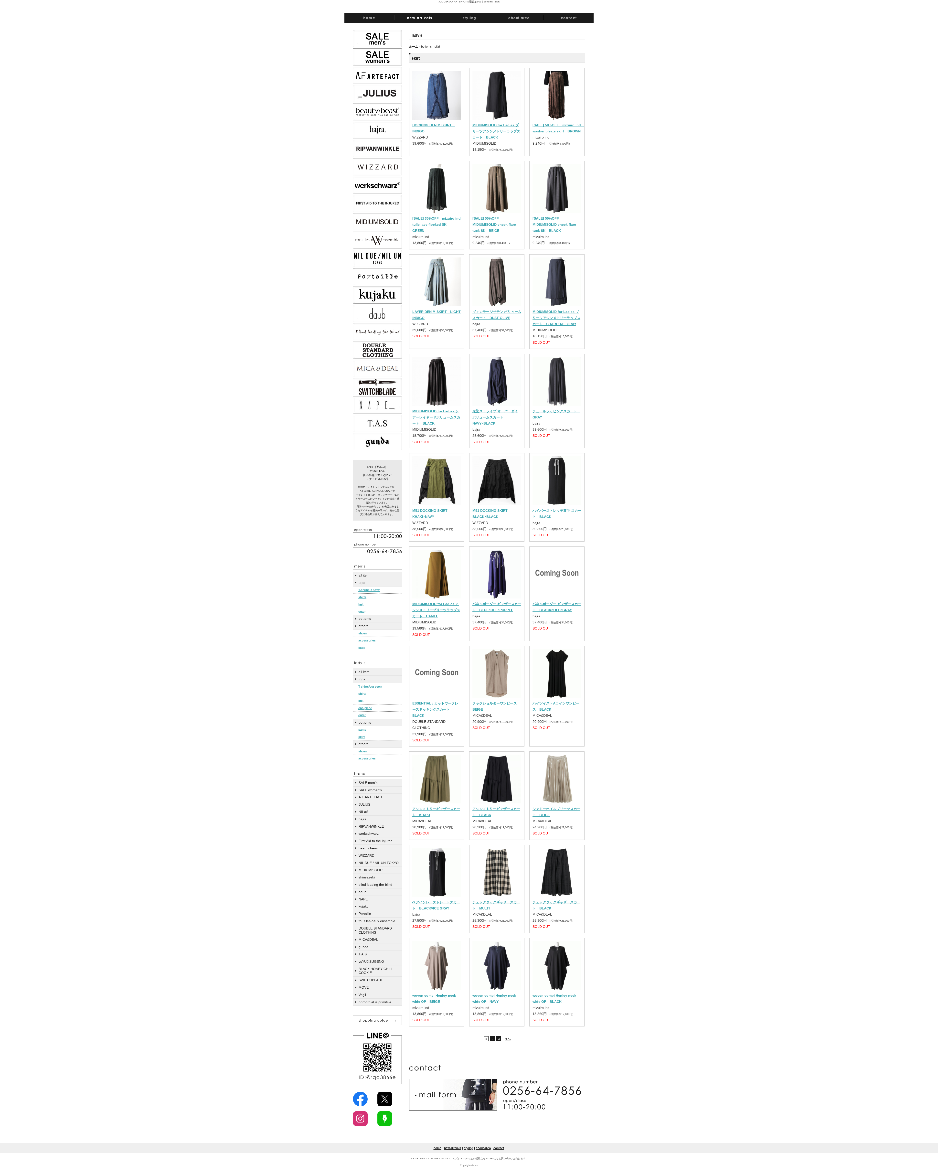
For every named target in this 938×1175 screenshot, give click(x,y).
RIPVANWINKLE (371, 826)
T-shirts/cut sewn (370, 686)
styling (468, 1148)
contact (498, 1148)
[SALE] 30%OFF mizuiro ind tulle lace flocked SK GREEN (436, 224)
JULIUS (364, 804)
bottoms (365, 618)
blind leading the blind (375, 885)
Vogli (362, 995)
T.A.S (363, 954)
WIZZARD (366, 855)
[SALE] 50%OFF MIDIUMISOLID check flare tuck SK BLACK (554, 224)
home (437, 1148)
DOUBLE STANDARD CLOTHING (375, 930)
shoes (362, 633)
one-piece (365, 708)
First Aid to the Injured (376, 841)
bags (361, 648)
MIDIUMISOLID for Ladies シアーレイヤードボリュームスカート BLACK (436, 417)
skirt (361, 737)
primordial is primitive (375, 1002)
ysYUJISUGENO (371, 961)
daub (362, 892)
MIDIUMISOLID (371, 870)
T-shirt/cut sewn (369, 590)
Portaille (365, 914)
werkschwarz (369, 833)
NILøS (363, 812)
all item (364, 575)
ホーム (413, 46)
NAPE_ (364, 899)
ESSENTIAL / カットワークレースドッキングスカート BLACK (435, 709)
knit (360, 604)
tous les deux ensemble (377, 921)
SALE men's (368, 783)
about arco (483, 1148)
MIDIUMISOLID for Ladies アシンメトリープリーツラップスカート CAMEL (436, 610)
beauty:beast (369, 848)
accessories (367, 640)
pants (362, 729)
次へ (508, 1039)
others (363, 626)
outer (362, 611)
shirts (362, 597)
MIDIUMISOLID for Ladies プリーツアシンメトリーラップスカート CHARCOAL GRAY (556, 318)
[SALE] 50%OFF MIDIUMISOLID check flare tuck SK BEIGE (494, 224)
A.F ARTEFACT (371, 797)
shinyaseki (367, 877)
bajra (362, 819)
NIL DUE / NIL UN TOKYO (379, 863)
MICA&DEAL (368, 939)
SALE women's (370, 790)
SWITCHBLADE (371, 980)
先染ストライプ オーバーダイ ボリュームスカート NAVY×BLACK (495, 417)
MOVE (364, 987)
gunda (363, 947)
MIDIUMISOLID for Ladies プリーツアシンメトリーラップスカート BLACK (496, 131)
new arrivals (452, 1148)
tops (362, 583)
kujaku (364, 906)
